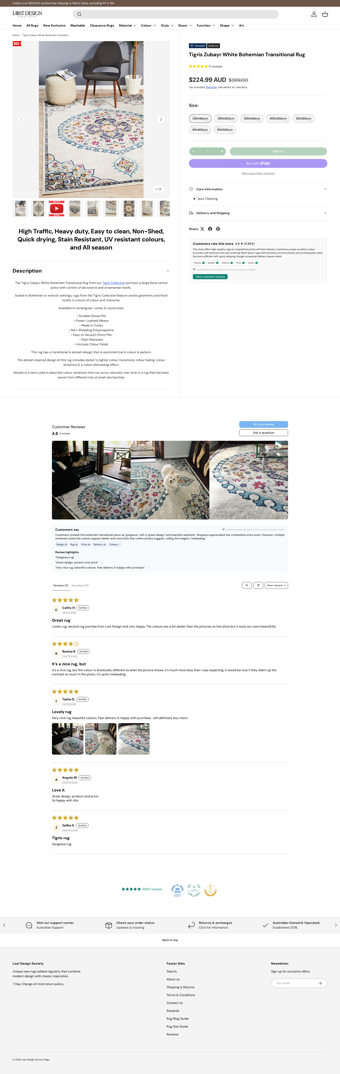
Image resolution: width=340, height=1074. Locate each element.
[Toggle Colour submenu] (154, 25)
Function (204, 25)
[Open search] (247, 585)
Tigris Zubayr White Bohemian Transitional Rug (46, 35)
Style (165, 25)
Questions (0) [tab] (80, 585)
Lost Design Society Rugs (35, 1059)
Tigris (106, 283)
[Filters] (258, 585)
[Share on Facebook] (210, 229)
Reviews (172, 1034)
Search (172, 971)
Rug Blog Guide (178, 1019)
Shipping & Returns (180, 987)
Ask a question (263, 433)
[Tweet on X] (202, 229)
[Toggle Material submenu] (134, 25)
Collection (117, 283)
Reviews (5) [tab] (61, 585)
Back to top (170, 940)
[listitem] (91, 480)
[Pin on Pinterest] (218, 229)
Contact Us (175, 1003)
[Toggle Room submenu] (190, 25)
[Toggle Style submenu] (172, 25)
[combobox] (176, 14)
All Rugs (32, 25)
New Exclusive (54, 25)
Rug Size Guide (177, 1026)
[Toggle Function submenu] (213, 25)
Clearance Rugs (102, 25)
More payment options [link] (258, 173)
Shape (225, 25)
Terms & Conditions (181, 995)
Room (182, 25)
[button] (325, 14)
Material (125, 25)
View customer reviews (210, 276)
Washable (77, 25)
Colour (146, 25)
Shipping (211, 87)
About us (173, 979)
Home (17, 25)
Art (241, 25)
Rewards (173, 1011)
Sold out (278, 151)
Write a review (263, 424)
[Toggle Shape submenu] (232, 25)
